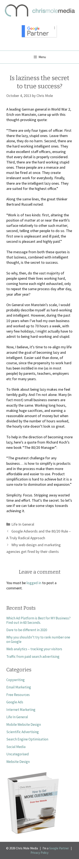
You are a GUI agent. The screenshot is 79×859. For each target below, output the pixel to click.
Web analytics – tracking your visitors (34, 649)
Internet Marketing (20, 709)
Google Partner (59, 848)
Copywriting (15, 680)
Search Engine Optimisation (27, 739)
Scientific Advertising (22, 732)
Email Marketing (18, 687)
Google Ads (14, 702)
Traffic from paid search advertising (32, 656)
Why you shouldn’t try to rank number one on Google (38, 639)
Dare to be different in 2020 (26, 630)
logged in (34, 582)
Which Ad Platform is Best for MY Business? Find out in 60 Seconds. (38, 620)
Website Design (18, 761)
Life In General (22, 524)
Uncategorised (17, 754)
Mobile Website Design (23, 724)
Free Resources (18, 694)
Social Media (15, 746)
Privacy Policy (39, 853)
